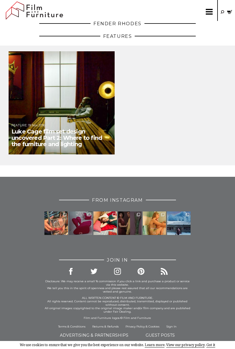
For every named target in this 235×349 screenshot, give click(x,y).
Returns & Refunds (105, 326)
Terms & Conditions (71, 326)
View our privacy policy (185, 345)
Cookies (153, 326)
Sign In (171, 326)
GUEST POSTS (160, 335)
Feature (19, 125)
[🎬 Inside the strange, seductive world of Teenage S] (179, 223)
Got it (210, 345)
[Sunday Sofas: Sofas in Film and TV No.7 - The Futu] (81, 223)
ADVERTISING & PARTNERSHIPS (94, 335)
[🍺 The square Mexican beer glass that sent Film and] (56, 223)
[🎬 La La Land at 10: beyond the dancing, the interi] (105, 223)
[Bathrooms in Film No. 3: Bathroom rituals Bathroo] (154, 223)
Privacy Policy (135, 326)
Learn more (154, 345)
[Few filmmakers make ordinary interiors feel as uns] (130, 223)
